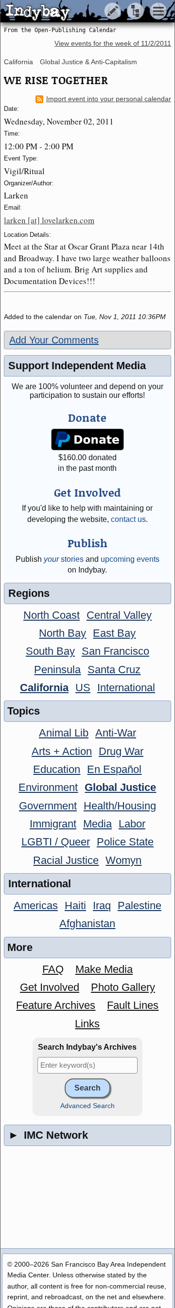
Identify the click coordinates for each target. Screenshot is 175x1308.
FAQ (53, 969)
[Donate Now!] (87, 439)
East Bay (114, 633)
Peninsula (57, 669)
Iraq (102, 905)
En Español (114, 769)
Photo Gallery (123, 987)
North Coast (51, 615)
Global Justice (120, 787)
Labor (132, 824)
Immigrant (53, 824)
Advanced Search (87, 1106)
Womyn (123, 860)
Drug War (121, 751)
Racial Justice (66, 860)
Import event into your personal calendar (108, 99)
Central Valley (119, 615)
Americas (36, 905)
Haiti (75, 905)
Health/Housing (120, 806)
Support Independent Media (77, 365)
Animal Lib (63, 733)
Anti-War (115, 733)
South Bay (50, 651)
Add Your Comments (54, 340)
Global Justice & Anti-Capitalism (88, 62)
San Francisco (115, 651)
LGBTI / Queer (55, 842)
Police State (125, 842)
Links (87, 1024)
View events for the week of (112, 43)
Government (48, 806)
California (18, 62)
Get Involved (49, 987)
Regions (29, 593)
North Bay (62, 633)
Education (56, 769)
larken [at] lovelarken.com (49, 220)
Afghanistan (87, 923)
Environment (48, 787)
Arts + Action (62, 751)
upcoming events (130, 559)
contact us (128, 519)
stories (64, 559)
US (82, 687)
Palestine (139, 905)
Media (97, 824)
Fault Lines (132, 1005)
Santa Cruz (114, 669)
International (126, 687)
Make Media (104, 969)
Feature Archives (55, 1005)
